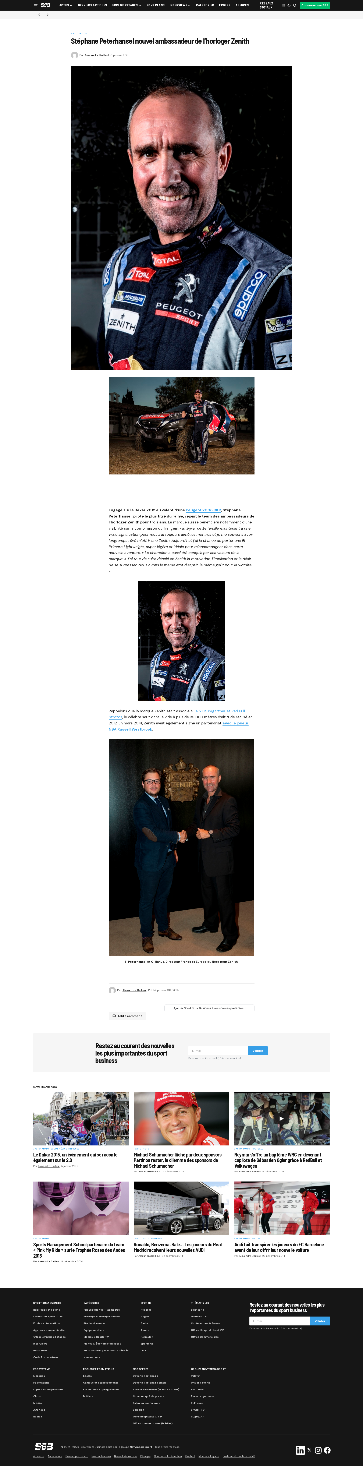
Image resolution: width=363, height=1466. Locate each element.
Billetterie (197, 1309)
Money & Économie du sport (102, 1343)
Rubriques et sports (46, 1309)
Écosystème (41, 1369)
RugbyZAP (197, 1416)
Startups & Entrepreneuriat (101, 1316)
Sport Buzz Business (47, 1303)
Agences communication (49, 1330)
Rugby (145, 1316)
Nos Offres (140, 1369)
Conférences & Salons (205, 1323)
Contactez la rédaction (168, 1456)
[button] (35, 5)
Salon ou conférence (146, 1403)
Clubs (37, 1396)
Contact (190, 1456)
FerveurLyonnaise (202, 1396)
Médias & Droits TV (96, 1337)
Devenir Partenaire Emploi (150, 1382)
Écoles (87, 1376)
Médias (38, 1403)
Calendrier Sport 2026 (48, 1316)
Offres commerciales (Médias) (152, 1423)
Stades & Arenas (94, 1323)
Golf (143, 1350)
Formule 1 (147, 1337)
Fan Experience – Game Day (101, 1309)
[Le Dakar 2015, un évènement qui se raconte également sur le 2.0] (81, 1118)
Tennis (145, 1330)
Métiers (88, 1396)
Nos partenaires (101, 1456)
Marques (39, 1376)
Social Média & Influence (65, 1149)
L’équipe (145, 1456)
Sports (146, 1303)
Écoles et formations (47, 1323)
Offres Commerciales (205, 1337)
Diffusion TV (199, 1316)
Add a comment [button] (130, 1016)
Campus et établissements (100, 1382)
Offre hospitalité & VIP (147, 1416)
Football (257, 1149)
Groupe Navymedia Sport (208, 1369)
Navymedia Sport (141, 1447)
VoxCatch (197, 1389)
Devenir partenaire (76, 1456)
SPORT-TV (197, 1410)
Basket (145, 1323)
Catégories (91, 1303)
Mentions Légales (209, 1456)
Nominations (91, 1357)
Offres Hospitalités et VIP (207, 1330)
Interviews (40, 1343)
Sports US (147, 1343)
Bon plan (138, 1410)
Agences (39, 1410)
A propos (38, 1456)
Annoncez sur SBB (314, 5)
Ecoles (37, 1416)
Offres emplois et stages (49, 1337)
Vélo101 (195, 1376)
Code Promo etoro (45, 1357)
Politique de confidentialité (239, 1456)
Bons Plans (40, 1350)
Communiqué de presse (148, 1396)
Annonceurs (55, 1456)
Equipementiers (93, 1330)
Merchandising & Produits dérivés (106, 1350)
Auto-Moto (79, 34)
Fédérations (41, 1382)
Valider (258, 1051)
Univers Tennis (200, 1382)
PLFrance (197, 1403)
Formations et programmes (101, 1389)
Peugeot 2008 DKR (203, 510)
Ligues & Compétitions (48, 1389)
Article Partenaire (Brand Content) (156, 1389)
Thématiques (200, 1303)
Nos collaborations (125, 1456)
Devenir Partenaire (145, 1376)
